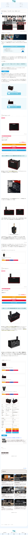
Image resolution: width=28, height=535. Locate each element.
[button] (26, 269)
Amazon (26, 242)
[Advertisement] (14, 462)
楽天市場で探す (14, 300)
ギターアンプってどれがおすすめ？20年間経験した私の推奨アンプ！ (11, 437)
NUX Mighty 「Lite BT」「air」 (5, 454)
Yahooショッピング (8, 432)
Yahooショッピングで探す (14, 150)
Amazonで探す (14, 144)
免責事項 (5, 532)
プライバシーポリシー (14, 532)
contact (23, 532)
